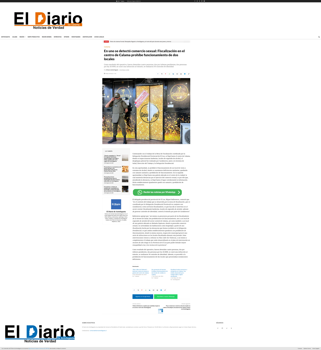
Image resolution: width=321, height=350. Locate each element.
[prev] (185, 42)
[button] (319, 37)
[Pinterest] (165, 74)
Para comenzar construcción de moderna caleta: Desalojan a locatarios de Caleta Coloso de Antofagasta (176, 307)
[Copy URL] (188, 74)
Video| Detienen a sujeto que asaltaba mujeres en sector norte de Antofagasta (146, 306)
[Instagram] (197, 1)
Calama (107, 47)
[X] (200, 1)
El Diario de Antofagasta (112, 70)
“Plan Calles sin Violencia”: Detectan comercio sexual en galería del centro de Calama (140, 271)
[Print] (181, 74)
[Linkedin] (173, 74)
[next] (188, 42)
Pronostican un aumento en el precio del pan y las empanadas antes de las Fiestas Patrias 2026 (112, 169)
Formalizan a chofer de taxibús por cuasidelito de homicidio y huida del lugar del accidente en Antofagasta (112, 189)
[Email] (177, 74)
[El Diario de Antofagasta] (116, 204)
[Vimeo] (202, 1)
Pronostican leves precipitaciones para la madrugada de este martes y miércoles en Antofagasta (112, 179)
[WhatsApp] (169, 74)
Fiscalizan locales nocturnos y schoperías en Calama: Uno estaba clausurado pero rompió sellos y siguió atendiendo (179, 273)
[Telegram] (184, 74)
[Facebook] (195, 1)
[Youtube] (204, 1)
